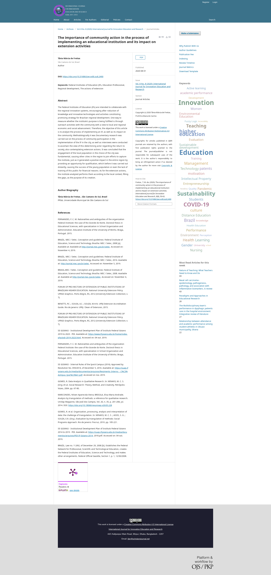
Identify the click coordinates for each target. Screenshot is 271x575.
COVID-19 (196, 204)
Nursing (196, 250)
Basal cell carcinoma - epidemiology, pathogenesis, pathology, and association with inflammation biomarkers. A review (195, 284)
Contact (128, 19)
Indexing (183, 58)
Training (196, 158)
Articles (77, 19)
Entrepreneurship (196, 183)
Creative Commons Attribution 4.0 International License (148, 524)
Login (215, 2)
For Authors (90, 19)
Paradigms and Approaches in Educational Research (193, 297)
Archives (70, 29)
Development (196, 97)
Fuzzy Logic (191, 121)
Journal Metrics (186, 67)
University (199, 245)
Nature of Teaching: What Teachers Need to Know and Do (196, 271)
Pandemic (204, 188)
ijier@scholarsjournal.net (139, 539)
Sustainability (196, 193)
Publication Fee (186, 54)
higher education (192, 133)
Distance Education (196, 215)
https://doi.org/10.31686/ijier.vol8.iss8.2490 (83, 76)
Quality (193, 188)
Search (212, 19)
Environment (190, 235)
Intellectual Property (196, 178)
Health (188, 239)
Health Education (196, 225)
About (66, 19)
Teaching (196, 125)
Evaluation (196, 139)
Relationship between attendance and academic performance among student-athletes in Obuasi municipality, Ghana (196, 325)
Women (196, 108)
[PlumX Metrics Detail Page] (72, 472)
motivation (196, 173)
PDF (141, 57)
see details (74, 490)
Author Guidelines (187, 50)
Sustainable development (189, 146)
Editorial (105, 19)
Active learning (196, 88)
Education (196, 152)
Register (205, 2)
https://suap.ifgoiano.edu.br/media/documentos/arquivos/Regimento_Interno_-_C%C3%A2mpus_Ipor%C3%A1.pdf (93, 371)
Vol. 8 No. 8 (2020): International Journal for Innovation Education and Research (110, 29)
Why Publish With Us (189, 46)
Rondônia (184, 189)
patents (206, 168)
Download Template (188, 71)
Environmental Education (189, 115)
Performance (196, 230)
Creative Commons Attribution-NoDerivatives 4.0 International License (152, 131)
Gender (187, 245)
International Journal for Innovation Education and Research (135, 529)
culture (196, 210)
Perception (206, 235)
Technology (189, 168)
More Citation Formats (147, 204)
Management (196, 163)
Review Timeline (187, 62)
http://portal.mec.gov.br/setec (96, 246)
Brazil (189, 220)
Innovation (196, 102)
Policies (116, 19)
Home (56, 19)
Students (196, 199)
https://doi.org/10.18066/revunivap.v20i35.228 (90, 405)
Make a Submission (190, 33)
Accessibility (203, 121)
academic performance (196, 93)
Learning (202, 239)
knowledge (202, 220)
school (208, 245)
